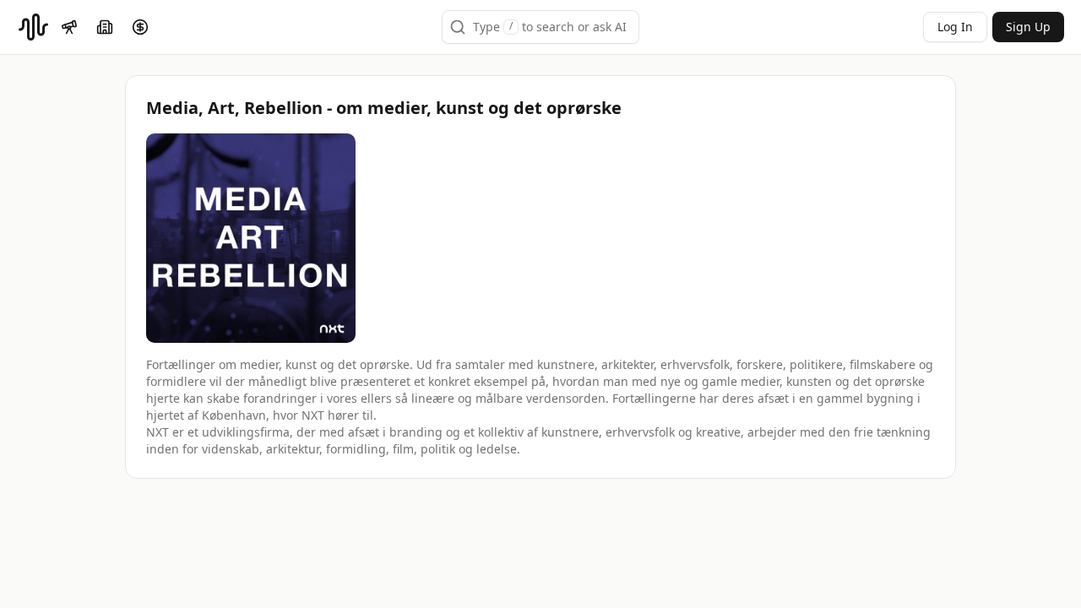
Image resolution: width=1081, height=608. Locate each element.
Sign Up (1028, 27)
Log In (955, 27)
